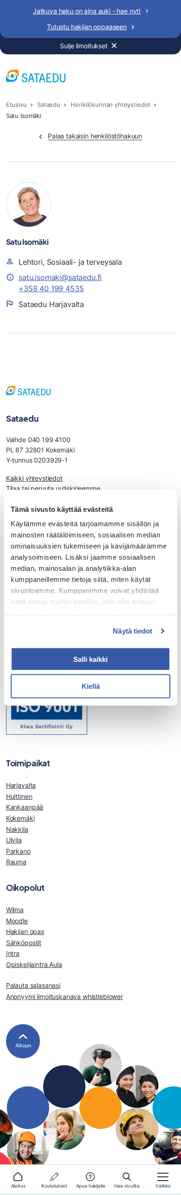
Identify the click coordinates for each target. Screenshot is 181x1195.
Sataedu (48, 104)
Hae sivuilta (127, 1185)
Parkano (18, 851)
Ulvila (14, 840)
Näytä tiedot (132, 631)
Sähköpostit (23, 943)
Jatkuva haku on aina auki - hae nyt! (87, 11)
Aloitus (18, 1185)
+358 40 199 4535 (51, 288)
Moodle (17, 921)
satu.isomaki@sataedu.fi (60, 277)
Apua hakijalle (90, 1185)
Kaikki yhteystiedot (34, 478)
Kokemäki (20, 818)
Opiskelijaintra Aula (34, 964)
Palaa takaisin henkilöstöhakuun (95, 136)
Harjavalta (21, 785)
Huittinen (19, 796)
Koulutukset (54, 1185)
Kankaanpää (24, 807)
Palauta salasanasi (33, 985)
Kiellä (91, 686)
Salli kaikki (90, 659)
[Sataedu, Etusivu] (35, 77)
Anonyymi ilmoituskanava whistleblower (64, 996)
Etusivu (16, 104)
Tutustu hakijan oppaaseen (87, 27)
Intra (12, 953)
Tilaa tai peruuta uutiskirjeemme (53, 488)
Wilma (15, 910)
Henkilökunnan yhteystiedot (110, 104)
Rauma (16, 862)
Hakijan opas (25, 931)
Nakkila (17, 829)
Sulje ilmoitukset (84, 46)
